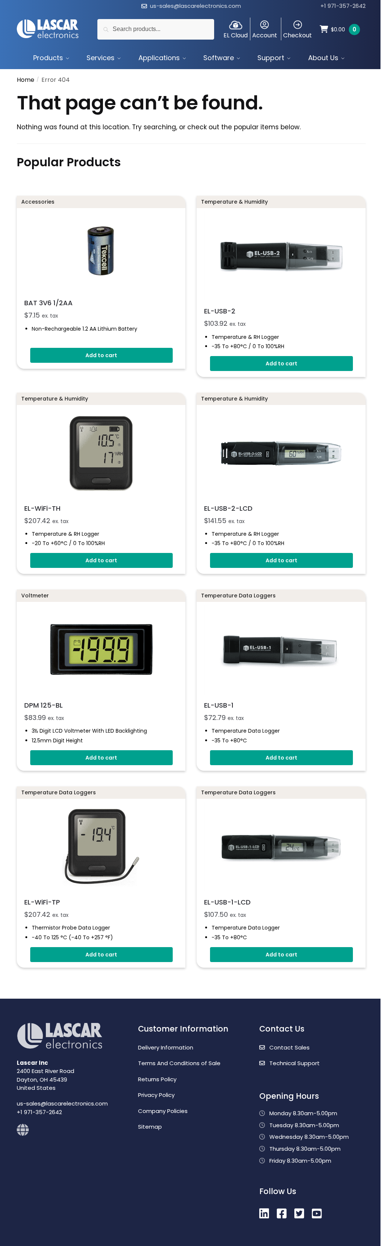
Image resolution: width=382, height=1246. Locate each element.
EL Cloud (235, 35)
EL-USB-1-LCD (227, 902)
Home (25, 79)
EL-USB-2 (219, 311)
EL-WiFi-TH (42, 508)
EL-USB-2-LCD (228, 508)
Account (264, 35)
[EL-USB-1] (281, 649)
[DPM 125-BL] (101, 649)
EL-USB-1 (219, 705)
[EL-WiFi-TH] (101, 452)
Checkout (297, 35)
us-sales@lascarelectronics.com (195, 6)
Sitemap (150, 1127)
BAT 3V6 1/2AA (48, 302)
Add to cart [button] (101, 355)
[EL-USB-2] (281, 255)
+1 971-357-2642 (343, 6)
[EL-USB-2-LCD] (281, 452)
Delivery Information (165, 1047)
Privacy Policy (156, 1095)
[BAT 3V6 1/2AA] (101, 251)
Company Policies (163, 1111)
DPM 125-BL (43, 705)
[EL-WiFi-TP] (101, 846)
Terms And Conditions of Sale (179, 1063)
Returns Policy (157, 1079)
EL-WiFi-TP (42, 902)
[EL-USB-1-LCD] (281, 846)
